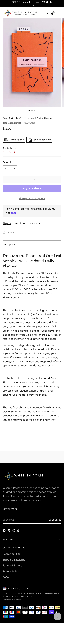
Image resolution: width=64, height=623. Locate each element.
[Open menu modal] (60, 13)
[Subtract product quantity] (14, 169)
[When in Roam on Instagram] (14, 531)
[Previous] (4, 3)
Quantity (8, 162)
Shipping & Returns (14, 559)
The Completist (12, 122)
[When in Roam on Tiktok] (19, 531)
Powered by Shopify (12, 599)
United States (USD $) (16, 588)
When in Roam (27, 593)
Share (10, 232)
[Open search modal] (47, 13)
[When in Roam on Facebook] (4, 531)
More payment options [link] (32, 198)
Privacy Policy (11, 571)
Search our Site (12, 553)
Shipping (8, 223)
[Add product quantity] (5, 169)
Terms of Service (12, 565)
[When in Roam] (21, 13)
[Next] (59, 3)
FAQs (6, 577)
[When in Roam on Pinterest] (9, 531)
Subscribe (55, 520)
